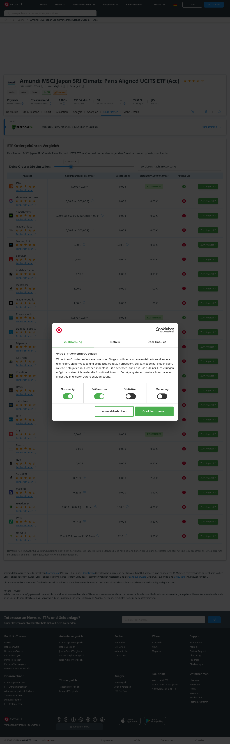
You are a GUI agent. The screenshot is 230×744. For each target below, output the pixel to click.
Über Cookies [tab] (157, 342)
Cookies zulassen (154, 411)
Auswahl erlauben (114, 411)
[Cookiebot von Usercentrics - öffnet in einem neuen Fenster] (158, 330)
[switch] (99, 396)
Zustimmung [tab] (73, 342)
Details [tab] (115, 342)
